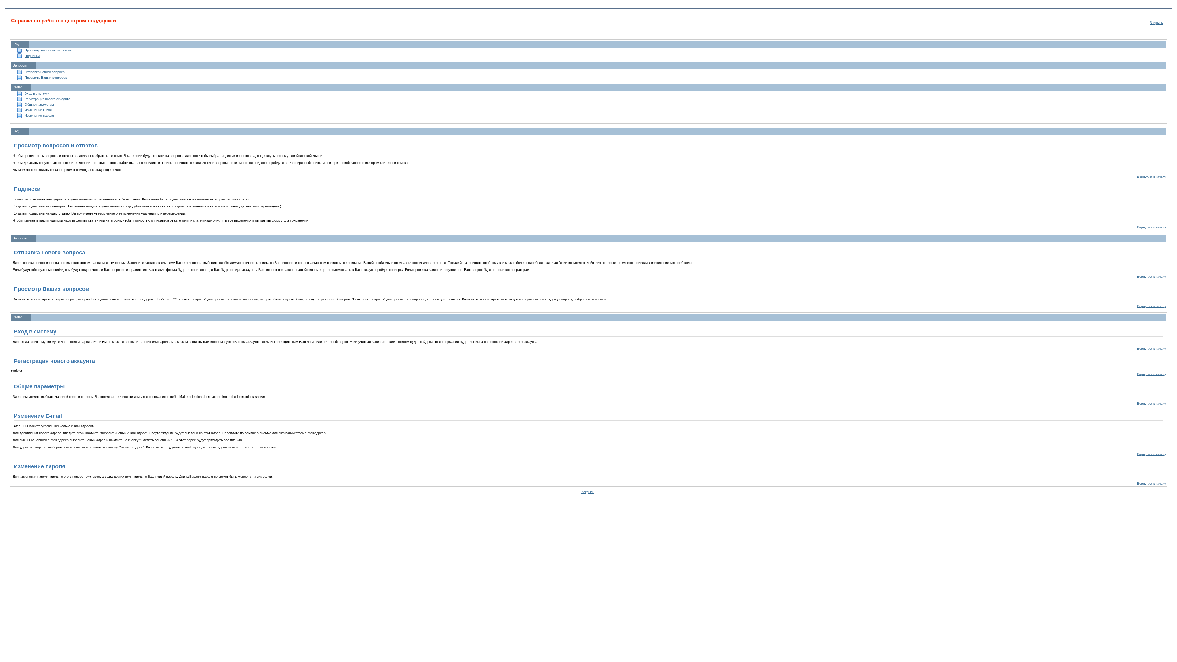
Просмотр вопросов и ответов (48, 50)
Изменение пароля (39, 115)
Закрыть (1156, 23)
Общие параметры (39, 104)
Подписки (32, 56)
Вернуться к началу (1151, 176)
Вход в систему (37, 93)
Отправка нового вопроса (45, 72)
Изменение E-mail (38, 110)
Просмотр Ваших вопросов (46, 77)
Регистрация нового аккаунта (47, 99)
